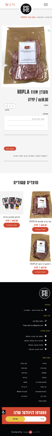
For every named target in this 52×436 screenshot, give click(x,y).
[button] (3, 412)
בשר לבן (43, 396)
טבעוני (44, 377)
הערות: (45, 113)
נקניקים (40, 17)
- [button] (13, 106)
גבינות (25, 377)
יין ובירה (24, 387)
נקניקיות (24, 368)
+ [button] (6, 106)
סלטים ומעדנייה (41, 382)
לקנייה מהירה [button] (40, 229)
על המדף (43, 387)
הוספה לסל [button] (10, 148)
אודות (44, 363)
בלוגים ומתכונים (41, 391)
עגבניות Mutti (22, 391)
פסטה (25, 382)
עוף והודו (43, 368)
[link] (24, 325)
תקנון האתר (42, 401)
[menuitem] (6, 4)
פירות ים (24, 396)
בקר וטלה (24, 363)
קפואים (44, 373)
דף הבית (49, 17)
